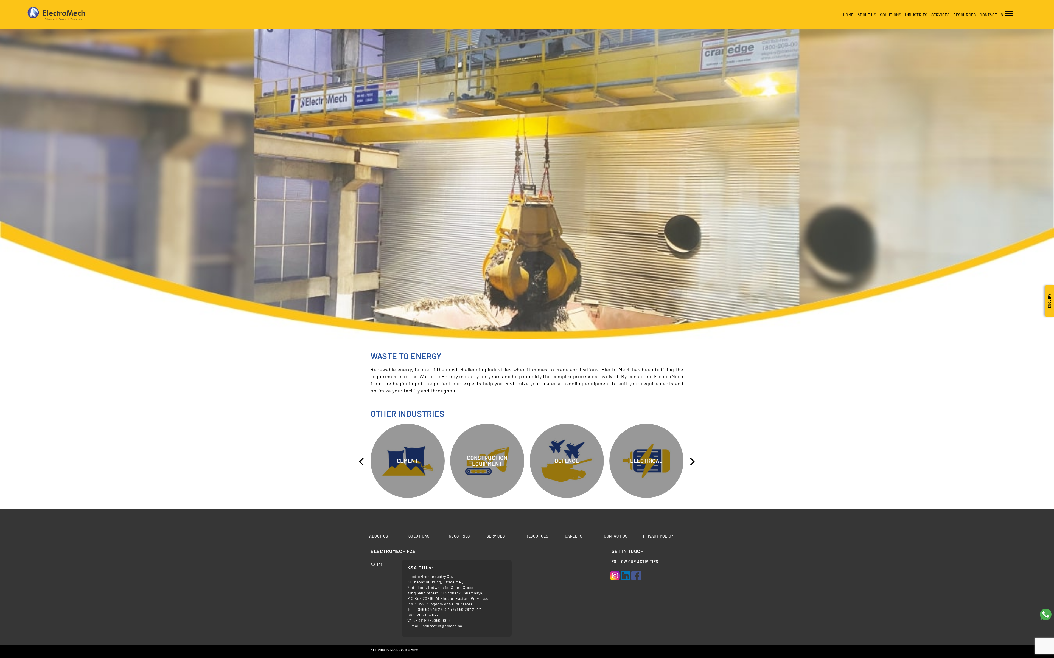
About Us (866, 15)
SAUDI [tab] (376, 565)
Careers (573, 536)
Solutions (890, 15)
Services (940, 15)
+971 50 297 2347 (465, 609)
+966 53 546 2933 (431, 609)
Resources (964, 15)
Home (848, 15)
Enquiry (1049, 300)
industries (916, 15)
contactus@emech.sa (442, 625)
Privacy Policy (658, 536)
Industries (458, 536)
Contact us (991, 15)
